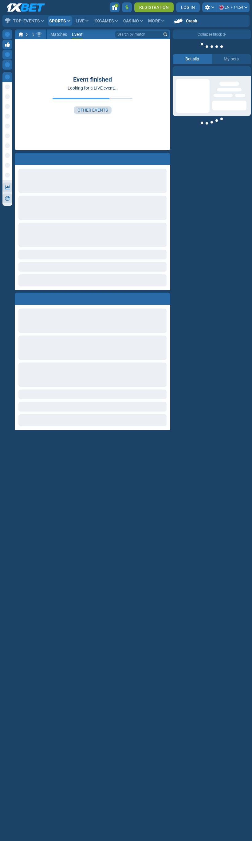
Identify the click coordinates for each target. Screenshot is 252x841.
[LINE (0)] (21, 34)
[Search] (165, 34)
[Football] (32, 34)
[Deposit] (127, 7)
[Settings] (209, 7)
